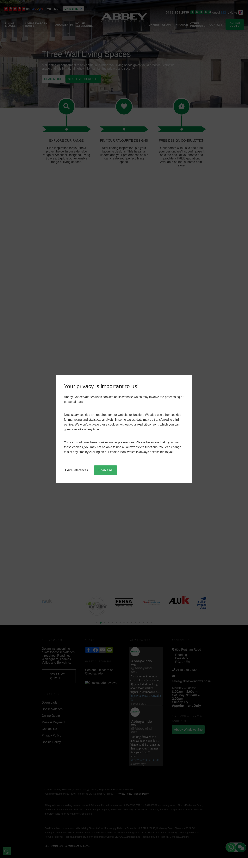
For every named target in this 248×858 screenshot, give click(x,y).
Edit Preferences (76, 470)
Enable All (105, 470)
